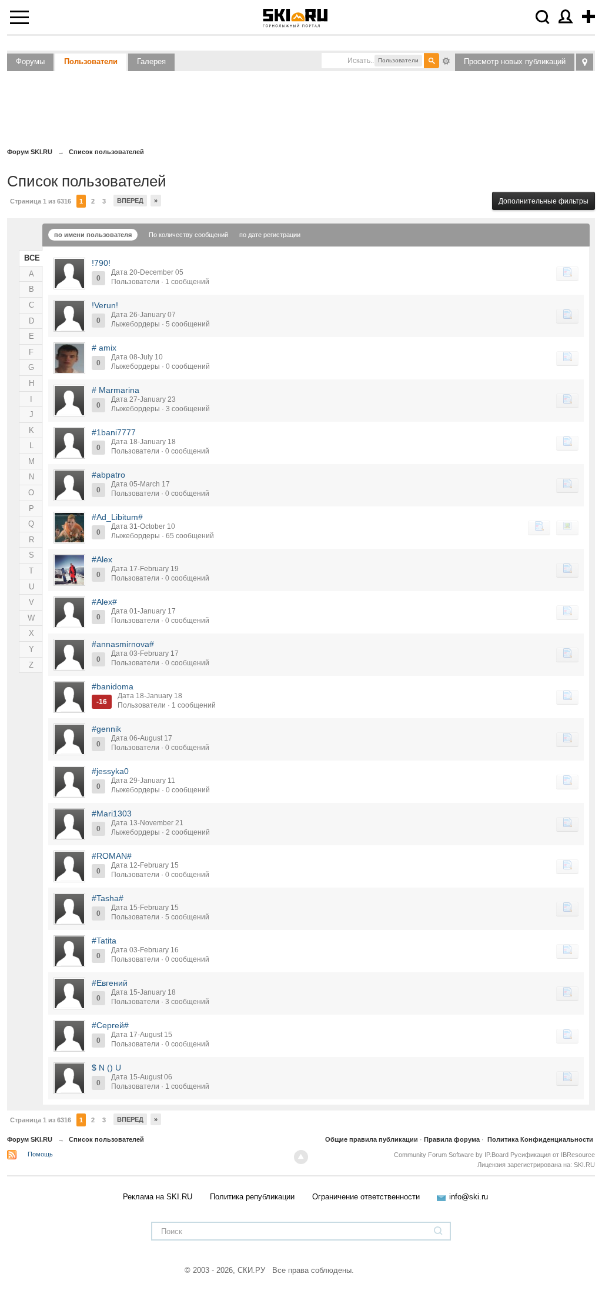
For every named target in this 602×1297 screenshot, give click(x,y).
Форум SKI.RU (29, 1139)
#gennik (106, 728)
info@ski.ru (468, 1196)
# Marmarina (115, 390)
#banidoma (112, 686)
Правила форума (452, 1139)
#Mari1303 (112, 813)
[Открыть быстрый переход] (584, 62)
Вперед (130, 200)
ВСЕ (32, 258)
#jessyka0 (110, 771)
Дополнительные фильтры (543, 201)
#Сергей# (110, 1025)
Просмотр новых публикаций (515, 61)
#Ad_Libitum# (117, 517)
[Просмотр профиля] (69, 273)
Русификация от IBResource (552, 1154)
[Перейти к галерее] (567, 528)
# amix (104, 347)
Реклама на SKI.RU (157, 1196)
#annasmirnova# (123, 644)
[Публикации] (567, 273)
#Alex (102, 559)
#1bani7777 (114, 432)
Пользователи (91, 61)
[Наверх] (301, 1157)
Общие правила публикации (371, 1139)
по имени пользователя (93, 234)
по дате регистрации (269, 234)
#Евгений (110, 983)
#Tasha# (107, 898)
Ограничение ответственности (366, 1196)
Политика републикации (252, 1196)
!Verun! (105, 305)
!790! (101, 263)
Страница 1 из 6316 (40, 201)
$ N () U (106, 1067)
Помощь (40, 1154)
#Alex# (104, 601)
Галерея (151, 61)
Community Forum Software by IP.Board (451, 1154)
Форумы (30, 61)
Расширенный (446, 60)
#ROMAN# (112, 856)
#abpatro (108, 474)
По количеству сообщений (188, 234)
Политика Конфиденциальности (540, 1139)
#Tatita (104, 940)
